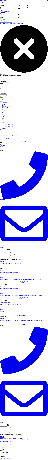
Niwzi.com (8, 458)
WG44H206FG (2, 278)
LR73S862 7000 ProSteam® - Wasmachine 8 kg (6, 302)
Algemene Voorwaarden (5, 452)
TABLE (2, 110)
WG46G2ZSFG (2, 319)
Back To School (8, 138)
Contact (3, 120)
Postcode (8, 250)
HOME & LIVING (4, 103)
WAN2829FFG (2, 437)
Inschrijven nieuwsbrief (3, 456)
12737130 (1, 270)
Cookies (3, 453)
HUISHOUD (3, 108)
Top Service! (1, 442)
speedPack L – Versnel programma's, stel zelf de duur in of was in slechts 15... (10, 312)
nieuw (12, 138)
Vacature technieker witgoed (13, 23)
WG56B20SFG (2, 294)
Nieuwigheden (26, 439)
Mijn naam (8, 248)
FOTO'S (3, 119)
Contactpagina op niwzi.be (3, 458)
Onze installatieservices (3, 22)
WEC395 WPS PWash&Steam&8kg (4, 269)
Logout (9, 24)
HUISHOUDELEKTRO (4, 106)
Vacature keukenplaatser (20, 23)
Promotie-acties (5, 113)
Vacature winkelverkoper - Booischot (4, 23)
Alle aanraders (21, 439)
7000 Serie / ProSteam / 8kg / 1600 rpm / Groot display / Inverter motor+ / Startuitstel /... (11, 304)
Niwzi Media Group (4, 459)
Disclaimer (3, 451)
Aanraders (3, 114)
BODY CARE (3, 107)
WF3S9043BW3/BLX (2, 145)
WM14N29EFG (2, 311)
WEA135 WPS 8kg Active (3, 286)
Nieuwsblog (3, 117)
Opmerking (8, 257)
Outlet (2, 445)
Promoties (3, 112)
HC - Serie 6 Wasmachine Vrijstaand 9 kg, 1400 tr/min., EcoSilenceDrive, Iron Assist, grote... (11, 263)
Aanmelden (4, 128)
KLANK (2, 105)
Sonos (4, 116)
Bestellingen (1, 24)
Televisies (4, 115)
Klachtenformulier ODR (14, 457)
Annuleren (2, 99)
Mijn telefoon (8, 249)
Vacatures (4, 123)
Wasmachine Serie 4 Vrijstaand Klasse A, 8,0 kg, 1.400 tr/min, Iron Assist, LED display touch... (11, 438)
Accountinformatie (6, 24)
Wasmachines (2, 138)
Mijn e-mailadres (2, 423)
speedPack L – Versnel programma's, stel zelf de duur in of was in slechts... (9, 321)
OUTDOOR (3, 109)
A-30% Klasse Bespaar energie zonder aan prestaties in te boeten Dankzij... (9, 146)
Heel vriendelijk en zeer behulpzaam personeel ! (6, 441)
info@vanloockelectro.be (3, 3)
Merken (3, 449)
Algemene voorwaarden (9, 22)
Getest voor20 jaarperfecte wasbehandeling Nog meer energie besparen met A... (10, 272)
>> (22, 439)
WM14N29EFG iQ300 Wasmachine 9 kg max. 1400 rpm (7, 310)
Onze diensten (4, 118)
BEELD (2, 104)
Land (7, 251)
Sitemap (3, 447)
